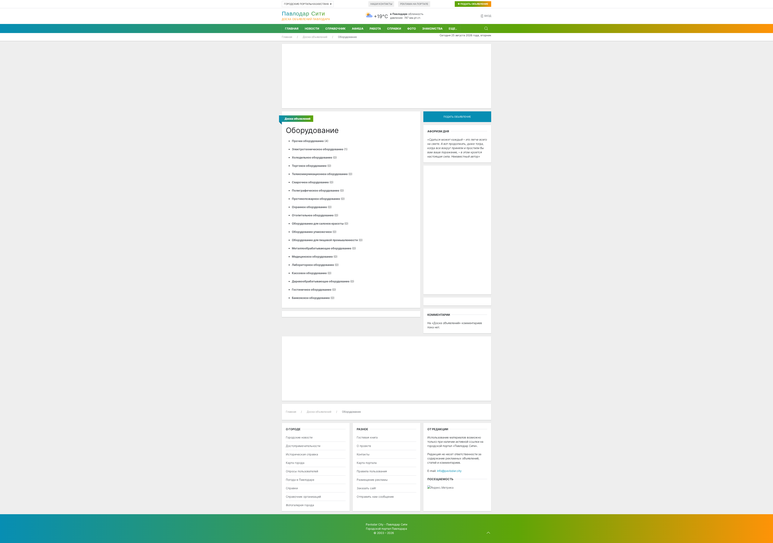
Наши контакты (381, 3)
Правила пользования (372, 471)
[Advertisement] (386, 76)
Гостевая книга (367, 437)
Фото (411, 28)
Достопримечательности (303, 446)
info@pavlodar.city (449, 471)
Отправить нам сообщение (375, 496)
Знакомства (432, 28)
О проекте (364, 446)
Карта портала (367, 462)
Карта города (295, 462)
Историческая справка (302, 454)
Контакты (363, 454)
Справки (394, 28)
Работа (375, 28)
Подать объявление (474, 3)
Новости (312, 28)
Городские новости (299, 437)
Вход (487, 15)
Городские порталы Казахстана (306, 3)
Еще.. (453, 28)
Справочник (335, 28)
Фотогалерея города (300, 505)
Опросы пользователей (302, 471)
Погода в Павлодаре (300, 479)
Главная (292, 28)
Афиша (357, 28)
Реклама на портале (414, 3)
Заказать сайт (366, 488)
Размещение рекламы (372, 479)
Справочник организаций (303, 496)
